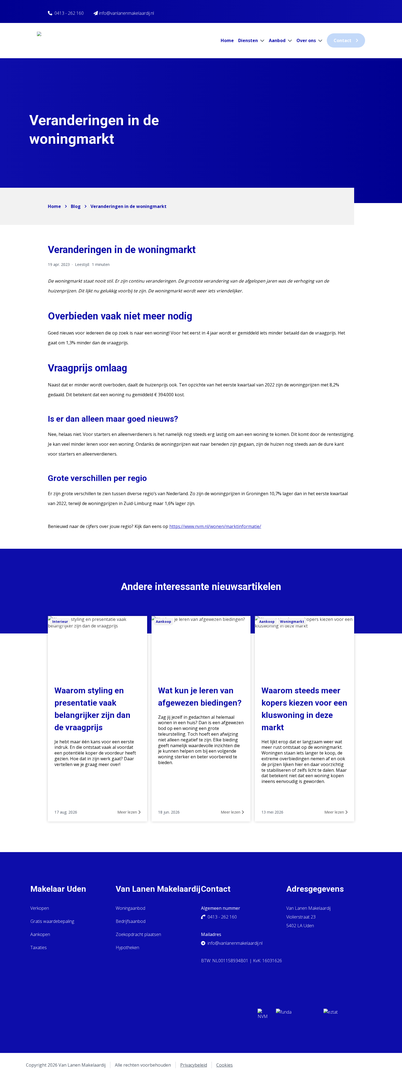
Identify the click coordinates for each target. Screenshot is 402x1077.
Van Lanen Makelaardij (158, 889)
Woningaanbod (130, 908)
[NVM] (262, 1015)
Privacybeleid (193, 1065)
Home (227, 40)
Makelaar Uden (58, 889)
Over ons (306, 40)
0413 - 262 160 (69, 13)
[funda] (295, 1015)
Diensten (248, 40)
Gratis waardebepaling (52, 921)
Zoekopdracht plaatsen (138, 934)
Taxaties (38, 947)
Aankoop (163, 621)
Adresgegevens (315, 889)
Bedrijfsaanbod (130, 921)
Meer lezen (127, 812)
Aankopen (40, 934)
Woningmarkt (292, 621)
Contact (342, 40)
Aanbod (278, 40)
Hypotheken (127, 947)
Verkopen (39, 908)
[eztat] (343, 1015)
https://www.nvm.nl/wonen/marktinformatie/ (215, 526)
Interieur (60, 621)
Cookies (224, 1065)
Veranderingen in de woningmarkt (129, 206)
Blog (76, 206)
